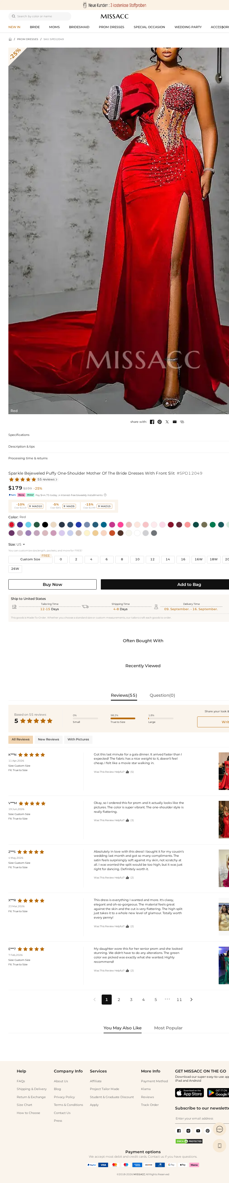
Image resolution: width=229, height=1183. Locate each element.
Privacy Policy (64, 1097)
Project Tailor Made (104, 1089)
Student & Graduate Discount (112, 1097)
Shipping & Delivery (32, 1089)
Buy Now (52, 584)
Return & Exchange (31, 1097)
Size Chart (24, 1105)
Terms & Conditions (68, 1105)
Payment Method (154, 1081)
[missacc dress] (114, 5)
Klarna (146, 1089)
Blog (57, 1089)
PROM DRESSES (27, 39)
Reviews (147, 1097)
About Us (61, 1081)
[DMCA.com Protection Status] (189, 1143)
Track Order (150, 1105)
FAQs (21, 1081)
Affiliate (96, 1081)
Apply (94, 1105)
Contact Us (62, 1113)
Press (58, 1121)
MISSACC (139, 1174)
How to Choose (28, 1113)
